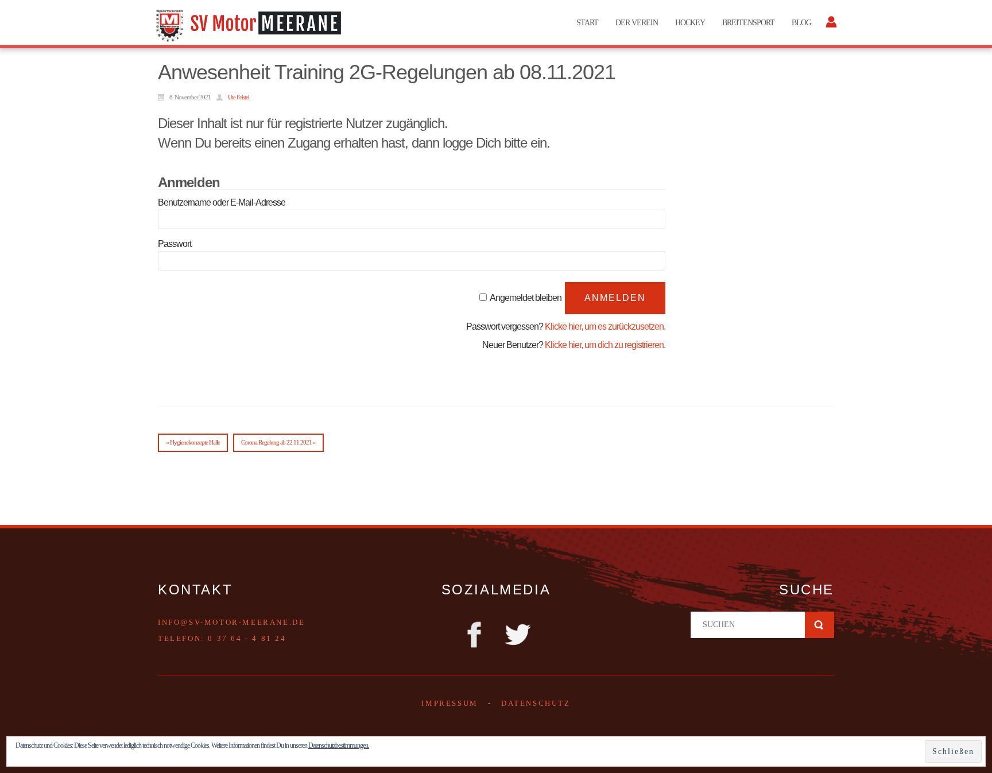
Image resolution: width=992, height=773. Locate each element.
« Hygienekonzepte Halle (193, 442)
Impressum (449, 703)
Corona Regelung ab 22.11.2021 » (278, 442)
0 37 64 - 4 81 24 (247, 638)
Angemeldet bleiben (525, 298)
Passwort (174, 244)
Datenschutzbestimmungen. (338, 745)
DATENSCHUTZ (536, 703)
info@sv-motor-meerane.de (231, 622)
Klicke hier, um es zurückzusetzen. (605, 326)
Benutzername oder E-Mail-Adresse (221, 202)
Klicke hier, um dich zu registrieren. (605, 345)
